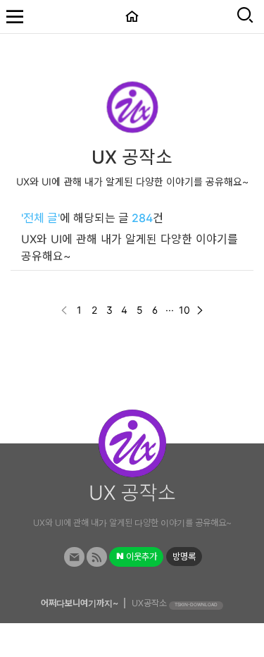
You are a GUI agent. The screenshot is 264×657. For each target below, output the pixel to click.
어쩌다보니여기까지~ (79, 603)
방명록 (184, 556)
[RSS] (97, 557)
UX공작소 (149, 603)
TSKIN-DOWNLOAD (196, 605)
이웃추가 (140, 556)
